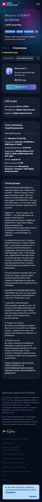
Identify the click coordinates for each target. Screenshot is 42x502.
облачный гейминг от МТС (25, 400)
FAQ (3, 475)
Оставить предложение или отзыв (16, 471)
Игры (6, 48)
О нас (4, 480)
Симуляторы (10, 31)
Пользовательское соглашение (14, 439)
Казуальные (29, 31)
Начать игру (21, 87)
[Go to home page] (18, 4)
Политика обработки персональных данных (11, 448)
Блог (4, 484)
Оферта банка (8, 443)
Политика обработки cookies (13, 454)
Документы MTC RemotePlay (13, 467)
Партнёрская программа (12, 458)
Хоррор (20, 31)
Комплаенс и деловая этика (13, 463)
